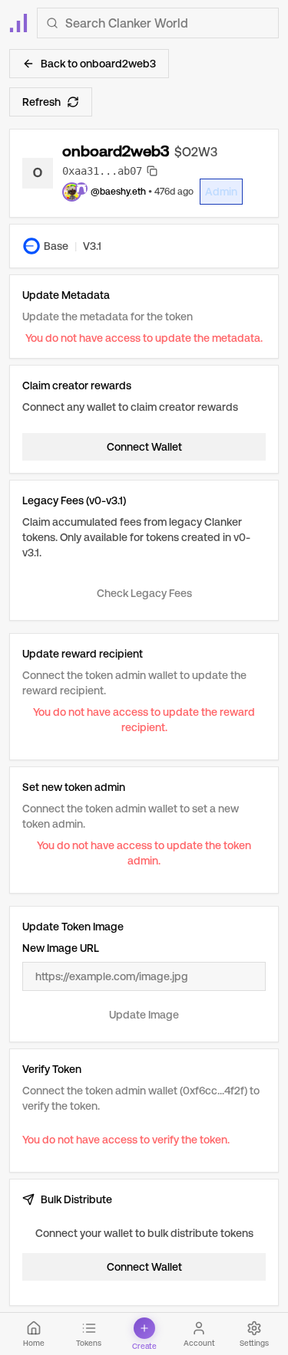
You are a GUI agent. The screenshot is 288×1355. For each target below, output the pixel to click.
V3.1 (92, 246)
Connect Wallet (144, 447)
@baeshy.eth (118, 191)
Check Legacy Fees (144, 593)
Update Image (144, 1015)
